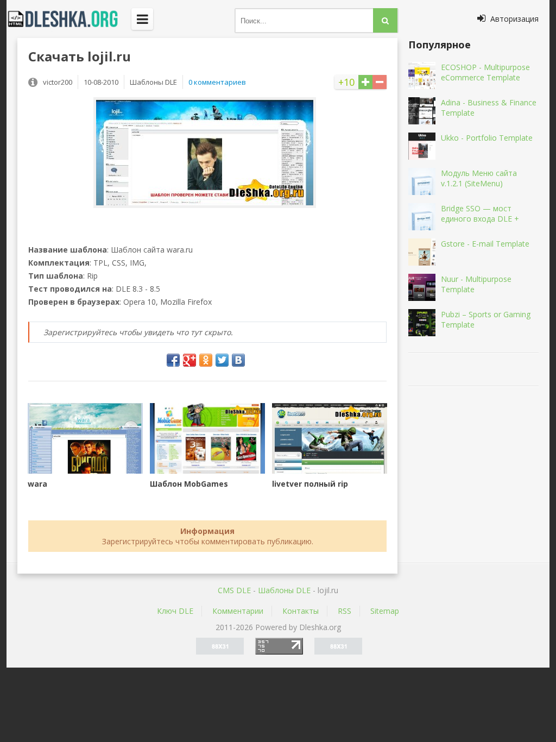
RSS (344, 611)
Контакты (300, 611)
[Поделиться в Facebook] (173, 360)
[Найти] (385, 20)
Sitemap (384, 611)
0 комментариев (217, 82)
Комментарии (237, 611)
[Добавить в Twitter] (222, 360)
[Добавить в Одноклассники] (205, 360)
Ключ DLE (175, 611)
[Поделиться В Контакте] (238, 360)
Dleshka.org (69, 19)
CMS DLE (234, 590)
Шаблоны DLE (284, 590)
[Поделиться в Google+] (189, 360)
